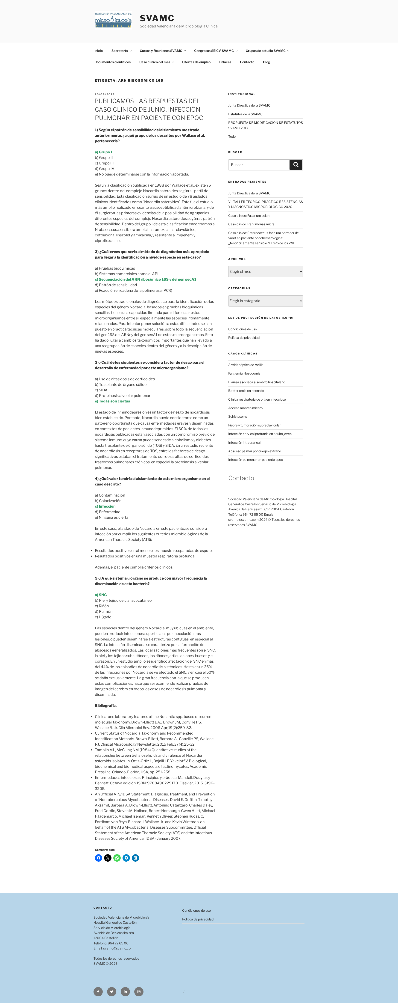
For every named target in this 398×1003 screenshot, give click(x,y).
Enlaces (225, 62)
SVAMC (157, 18)
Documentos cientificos (112, 62)
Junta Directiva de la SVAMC (249, 105)
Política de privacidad (244, 337)
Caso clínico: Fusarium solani (249, 215)
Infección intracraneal (244, 442)
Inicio (98, 51)
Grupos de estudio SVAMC (266, 51)
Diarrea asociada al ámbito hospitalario (256, 382)
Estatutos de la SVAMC (245, 114)
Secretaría (119, 51)
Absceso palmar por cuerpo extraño (254, 451)
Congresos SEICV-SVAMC (214, 51)
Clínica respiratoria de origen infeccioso (257, 399)
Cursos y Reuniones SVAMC (161, 51)
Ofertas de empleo (196, 62)
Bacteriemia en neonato (246, 391)
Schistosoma (238, 416)
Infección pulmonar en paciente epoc (255, 459)
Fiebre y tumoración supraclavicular (254, 425)
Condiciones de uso (242, 329)
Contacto (247, 62)
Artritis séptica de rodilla (245, 365)
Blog (266, 62)
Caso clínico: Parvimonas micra (251, 224)
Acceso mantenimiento (245, 408)
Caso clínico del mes (154, 62)
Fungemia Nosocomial (244, 373)
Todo (232, 136)
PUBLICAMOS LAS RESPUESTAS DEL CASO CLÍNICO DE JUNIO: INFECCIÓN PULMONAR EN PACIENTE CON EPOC (148, 109)
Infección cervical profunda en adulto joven (260, 434)
